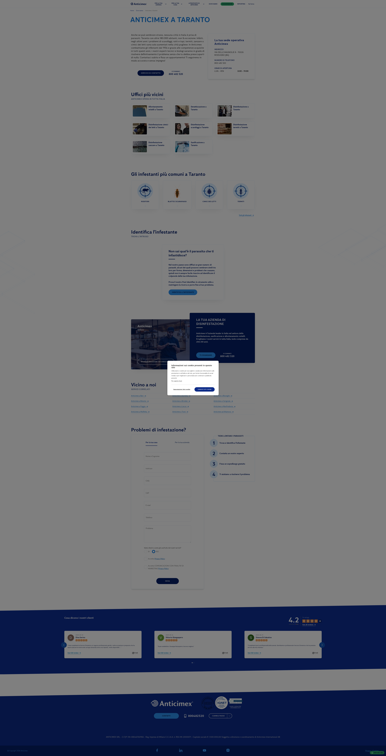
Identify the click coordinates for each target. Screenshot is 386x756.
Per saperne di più (176, 381)
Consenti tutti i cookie (204, 389)
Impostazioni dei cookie (181, 389)
